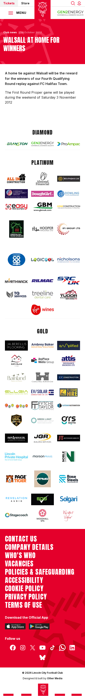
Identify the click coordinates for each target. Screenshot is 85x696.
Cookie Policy (24, 588)
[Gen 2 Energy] (42, 144)
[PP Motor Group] (42, 478)
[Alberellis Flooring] (16, 345)
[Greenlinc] (16, 229)
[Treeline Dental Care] (42, 294)
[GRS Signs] (68, 420)
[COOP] (16, 259)
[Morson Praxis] (42, 456)
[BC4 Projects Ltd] (68, 179)
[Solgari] (68, 499)
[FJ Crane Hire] (68, 392)
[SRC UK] (68, 280)
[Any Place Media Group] (42, 361)
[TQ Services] (16, 294)
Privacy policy (26, 596)
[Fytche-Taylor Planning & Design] (42, 405)
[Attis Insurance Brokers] (68, 360)
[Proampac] (68, 144)
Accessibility (24, 580)
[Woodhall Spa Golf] (42, 515)
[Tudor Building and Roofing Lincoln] (68, 294)
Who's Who (20, 555)
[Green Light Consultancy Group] (42, 420)
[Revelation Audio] (16, 499)
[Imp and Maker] (16, 438)
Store (25, 3)
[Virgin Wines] (42, 309)
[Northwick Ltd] (16, 280)
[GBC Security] (16, 420)
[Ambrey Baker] (42, 345)
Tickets (9, 3)
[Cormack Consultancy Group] (16, 193)
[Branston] (16, 144)
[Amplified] (68, 345)
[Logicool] (42, 259)
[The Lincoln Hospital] (16, 456)
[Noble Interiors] (68, 456)
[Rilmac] (42, 280)
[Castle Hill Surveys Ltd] (42, 377)
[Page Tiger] (16, 479)
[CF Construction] (68, 377)
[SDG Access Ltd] (42, 499)
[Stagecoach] (16, 515)
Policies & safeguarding (39, 572)
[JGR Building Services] (42, 438)
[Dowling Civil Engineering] (68, 194)
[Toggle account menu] (80, 3)
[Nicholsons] (68, 260)
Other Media (54, 678)
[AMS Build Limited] (16, 361)
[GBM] (42, 207)
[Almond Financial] (42, 178)
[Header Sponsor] (70, 13)
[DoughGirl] (42, 194)
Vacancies (19, 563)
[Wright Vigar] (68, 515)
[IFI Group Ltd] (68, 229)
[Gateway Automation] (68, 405)
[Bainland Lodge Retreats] (16, 377)
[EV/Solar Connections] (42, 392)
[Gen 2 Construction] (68, 207)
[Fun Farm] (16, 405)
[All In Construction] (16, 178)
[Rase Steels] (68, 478)
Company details (29, 547)
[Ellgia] (16, 392)
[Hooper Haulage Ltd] (42, 229)
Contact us (21, 539)
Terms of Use (23, 605)
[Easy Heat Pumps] (16, 206)
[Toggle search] (73, 3)
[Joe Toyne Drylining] (68, 438)
